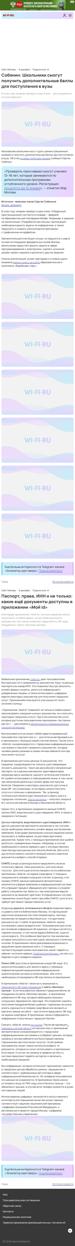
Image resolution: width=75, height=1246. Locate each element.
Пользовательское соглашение (21, 1200)
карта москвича (37, 799)
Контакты (8, 1211)
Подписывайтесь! (51, 571)
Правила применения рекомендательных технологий (34, 1222)
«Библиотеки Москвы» (46, 953)
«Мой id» (35, 679)
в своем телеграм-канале (35, 158)
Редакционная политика (17, 1217)
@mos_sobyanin (11, 205)
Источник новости (63, 581)
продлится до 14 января (22, 188)
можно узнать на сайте (26, 262)
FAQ (5, 1194)
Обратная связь (12, 1205)
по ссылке (36, 1024)
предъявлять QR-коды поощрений (21, 987)
